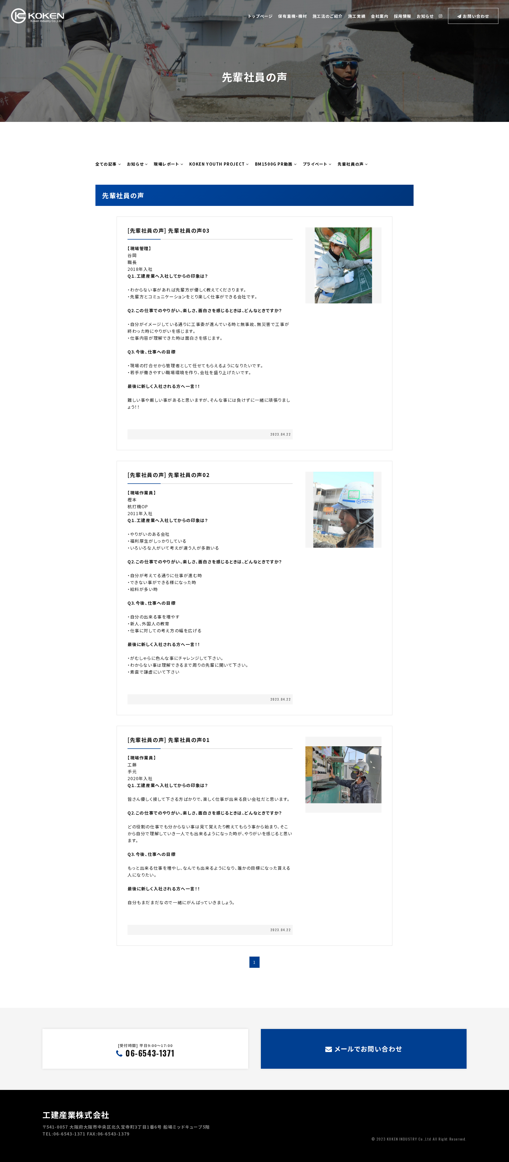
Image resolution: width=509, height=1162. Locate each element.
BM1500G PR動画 (274, 164)
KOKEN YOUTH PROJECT (217, 164)
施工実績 (357, 16)
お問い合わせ (475, 16)
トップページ (260, 16)
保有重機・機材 (292, 16)
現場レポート (167, 164)
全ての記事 (106, 164)
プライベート (316, 164)
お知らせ (425, 16)
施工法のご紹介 (328, 16)
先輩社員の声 (351, 164)
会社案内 (379, 16)
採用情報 (402, 16)
